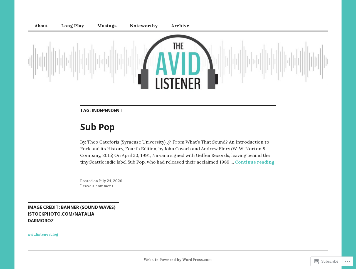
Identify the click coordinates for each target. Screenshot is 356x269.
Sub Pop (97, 127)
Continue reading (255, 162)
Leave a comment (96, 186)
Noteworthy (144, 25)
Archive (180, 25)
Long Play (72, 25)
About (41, 25)
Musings (107, 25)
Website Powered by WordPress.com (178, 259)
